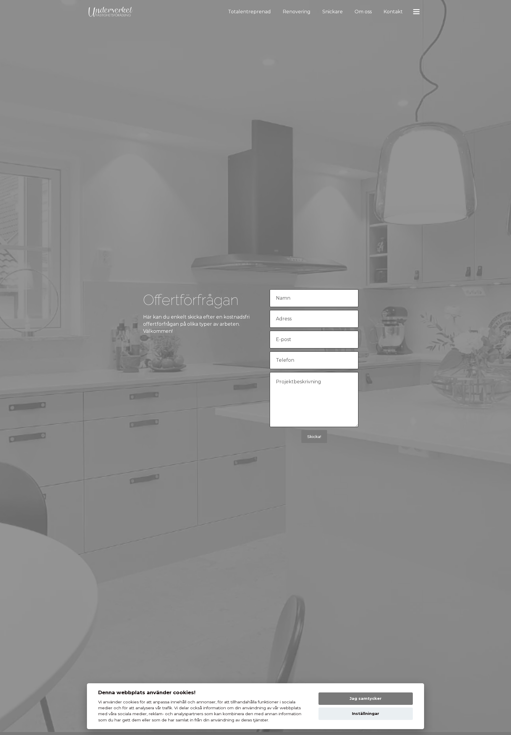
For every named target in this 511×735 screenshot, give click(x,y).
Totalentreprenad (249, 11)
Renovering (297, 11)
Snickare (332, 11)
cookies (131, 702)
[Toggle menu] (416, 12)
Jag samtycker (365, 698)
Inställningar (365, 713)
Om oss (363, 11)
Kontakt (393, 11)
